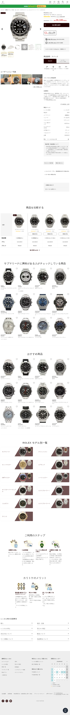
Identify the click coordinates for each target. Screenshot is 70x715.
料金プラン (4, 672)
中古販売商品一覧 (36, 674)
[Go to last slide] (2, 28)
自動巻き (67, 115)
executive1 (46, 20)
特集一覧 (4, 667)
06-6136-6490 (58, 694)
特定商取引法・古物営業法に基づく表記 (23, 693)
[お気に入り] (54, 2)
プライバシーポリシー (39, 693)
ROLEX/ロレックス (48, 12)
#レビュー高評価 (49, 163)
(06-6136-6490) (56, 39)
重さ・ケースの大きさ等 (50, 139)
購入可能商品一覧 (36, 664)
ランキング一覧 (5, 669)
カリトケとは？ (5, 661)
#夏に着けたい (59, 163)
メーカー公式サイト (51, 189)
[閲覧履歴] (58, 2)
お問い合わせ (49, 693)
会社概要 (4, 693)
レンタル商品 (5, 664)
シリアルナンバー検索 (20, 669)
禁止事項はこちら (51, 99)
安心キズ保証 (18, 664)
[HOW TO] (50, 2)
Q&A (16, 661)
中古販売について (36, 672)
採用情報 (10, 693)
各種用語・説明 (65, 104)
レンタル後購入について (37, 661)
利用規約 (17, 667)
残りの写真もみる (38, 87)
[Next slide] (40, 28)
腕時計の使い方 (50, 185)
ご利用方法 (4, 675)
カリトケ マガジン (19, 672)
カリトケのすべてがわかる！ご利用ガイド (56, 49)
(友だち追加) (55, 42)
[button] (4, 47)
